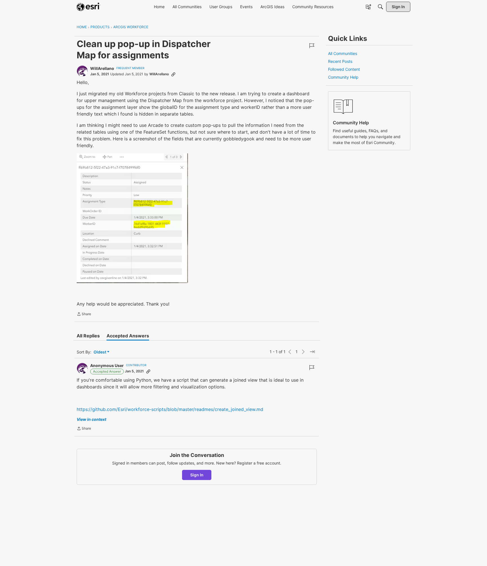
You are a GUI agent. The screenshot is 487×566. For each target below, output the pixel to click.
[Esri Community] (88, 7)
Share (84, 314)
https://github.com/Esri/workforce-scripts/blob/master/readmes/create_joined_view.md (170, 409)
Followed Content (344, 69)
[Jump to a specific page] (312, 351)
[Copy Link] (173, 74)
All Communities (342, 53)
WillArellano (102, 68)
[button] (132, 218)
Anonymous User (107, 365)
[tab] (88, 336)
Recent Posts (340, 61)
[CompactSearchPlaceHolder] (380, 7)
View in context (91, 419)
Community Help (343, 77)
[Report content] (312, 46)
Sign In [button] (196, 474)
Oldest (100, 352)
